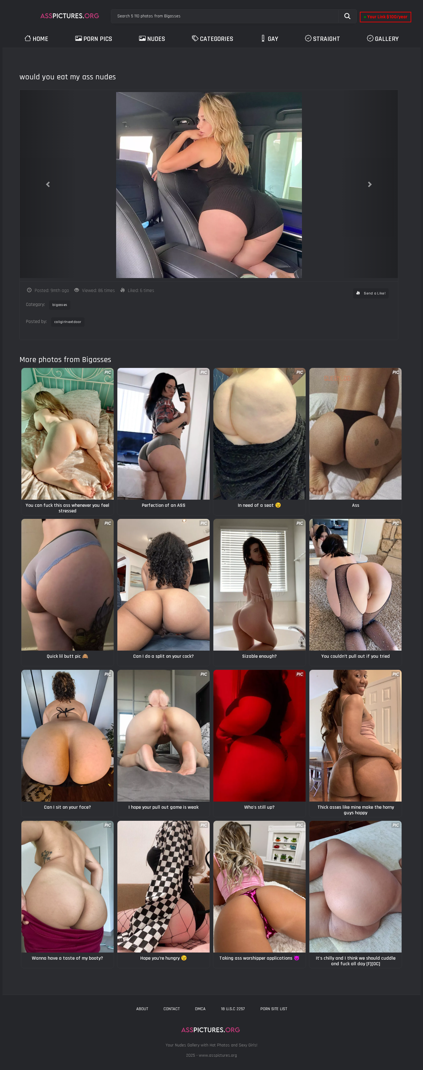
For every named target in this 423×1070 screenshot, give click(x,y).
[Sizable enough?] (259, 585)
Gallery (387, 39)
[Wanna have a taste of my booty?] (67, 887)
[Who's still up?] (259, 736)
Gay (273, 39)
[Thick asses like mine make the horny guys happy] (355, 736)
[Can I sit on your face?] (67, 736)
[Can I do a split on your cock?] (163, 585)
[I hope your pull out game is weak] (163, 736)
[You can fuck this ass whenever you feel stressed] (67, 434)
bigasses (59, 305)
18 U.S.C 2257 (233, 1009)
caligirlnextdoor (67, 322)
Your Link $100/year (386, 17)
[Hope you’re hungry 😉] (163, 887)
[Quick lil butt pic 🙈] (67, 585)
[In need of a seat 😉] (259, 434)
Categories (216, 39)
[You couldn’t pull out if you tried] (355, 585)
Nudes (156, 39)
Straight (326, 39)
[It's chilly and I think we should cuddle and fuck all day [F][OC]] (355, 887)
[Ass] (355, 434)
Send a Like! (374, 293)
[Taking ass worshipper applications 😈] (259, 887)
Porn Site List (273, 1009)
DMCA (200, 1009)
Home (40, 39)
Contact (172, 1009)
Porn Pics (97, 39)
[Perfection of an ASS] (163, 434)
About (142, 1009)
